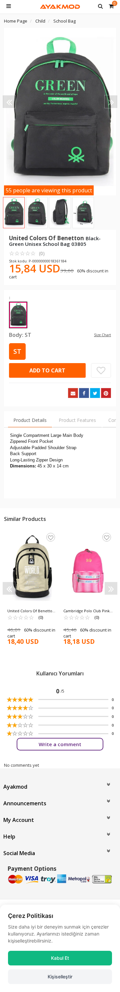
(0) (27, 253)
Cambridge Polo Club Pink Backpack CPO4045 (86, 611)
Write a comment (60, 744)
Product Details (30, 420)
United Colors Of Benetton (47, 238)
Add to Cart (47, 370)
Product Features (77, 420)
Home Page (15, 21)
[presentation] (9, 101)
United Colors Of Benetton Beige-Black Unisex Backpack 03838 (31, 611)
